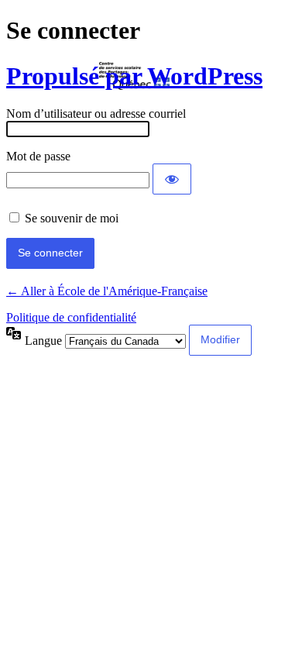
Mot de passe (38, 156)
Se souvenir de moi (71, 218)
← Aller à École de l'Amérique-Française (107, 291)
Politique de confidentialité (71, 317)
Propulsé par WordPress (134, 76)
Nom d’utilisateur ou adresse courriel (96, 113)
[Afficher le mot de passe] (172, 179)
